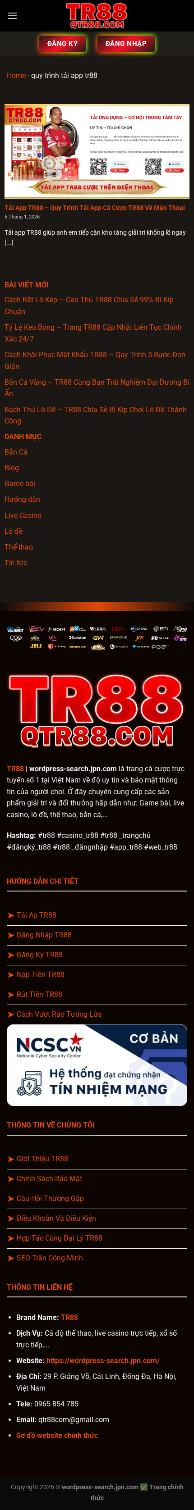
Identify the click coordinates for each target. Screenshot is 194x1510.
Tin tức (16, 563)
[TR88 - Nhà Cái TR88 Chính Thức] (97, 16)
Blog (12, 468)
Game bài (20, 483)
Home (16, 75)
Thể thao (19, 547)
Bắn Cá (16, 452)
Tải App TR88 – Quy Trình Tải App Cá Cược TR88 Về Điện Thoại (95, 207)
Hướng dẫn (22, 499)
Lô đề (14, 531)
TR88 (15, 768)
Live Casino (23, 515)
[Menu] (12, 16)
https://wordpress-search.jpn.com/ (103, 1360)
